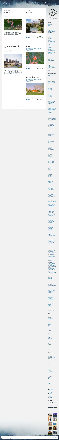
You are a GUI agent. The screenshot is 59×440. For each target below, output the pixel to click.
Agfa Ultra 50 (50, 94)
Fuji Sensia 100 (50, 156)
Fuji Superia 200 (50, 169)
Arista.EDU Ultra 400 (51, 102)
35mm (27, 48)
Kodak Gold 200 (50, 210)
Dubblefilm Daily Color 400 (52, 109)
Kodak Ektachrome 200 (51, 195)
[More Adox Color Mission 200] (50, 432)
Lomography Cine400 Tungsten (51, 246)
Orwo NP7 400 (50, 277)
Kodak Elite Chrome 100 (51, 204)
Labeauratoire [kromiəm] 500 (52, 243)
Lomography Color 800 (51, 250)
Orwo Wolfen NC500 (51, 279)
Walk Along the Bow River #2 (12, 47)
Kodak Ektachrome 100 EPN (52, 194)
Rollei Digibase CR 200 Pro (51, 290)
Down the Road (51, 395)
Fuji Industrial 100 (50, 143)
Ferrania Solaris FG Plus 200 (52, 119)
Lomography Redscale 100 (51, 269)
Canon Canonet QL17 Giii (51, 26)
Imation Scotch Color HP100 (52, 187)
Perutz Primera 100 (50, 283)
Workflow (49, 362)
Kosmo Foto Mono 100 (51, 242)
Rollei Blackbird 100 (51, 286)
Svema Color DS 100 (51, 303)
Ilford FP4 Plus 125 (50, 183)
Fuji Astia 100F (50, 135)
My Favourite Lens (51, 393)
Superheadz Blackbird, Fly (51, 66)
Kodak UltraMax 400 (51, 233)
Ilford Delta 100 (50, 182)
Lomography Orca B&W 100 (52, 265)
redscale (49, 326)
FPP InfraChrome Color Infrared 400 (51, 130)
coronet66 (50, 392)
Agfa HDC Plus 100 (50, 90)
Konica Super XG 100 (51, 241)
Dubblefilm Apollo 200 (51, 107)
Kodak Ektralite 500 (16, 50)
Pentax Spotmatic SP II (51, 60)
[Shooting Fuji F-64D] (55, 419)
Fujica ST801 (50, 32)
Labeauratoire (51, 388)
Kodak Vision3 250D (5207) (52, 235)
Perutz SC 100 (50, 284)
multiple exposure (50, 323)
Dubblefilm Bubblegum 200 (52, 108)
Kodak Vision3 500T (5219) (51, 236)
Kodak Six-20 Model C (51, 36)
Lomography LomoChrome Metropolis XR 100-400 (51, 260)
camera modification (51, 316)
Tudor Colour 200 (50, 306)
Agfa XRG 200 (50, 96)
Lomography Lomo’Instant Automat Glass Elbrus (51, 51)
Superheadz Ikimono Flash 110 (52, 67)
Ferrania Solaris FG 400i (51, 117)
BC (49, 372)
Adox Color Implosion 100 (51, 81)
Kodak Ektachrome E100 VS (52, 200)
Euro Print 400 (50, 112)
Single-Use (49, 65)
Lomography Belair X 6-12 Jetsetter (51, 40)
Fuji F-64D (49, 142)
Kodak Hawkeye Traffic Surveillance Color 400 (51, 214)
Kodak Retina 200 (50, 227)
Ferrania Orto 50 (50, 113)
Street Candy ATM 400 (51, 299)
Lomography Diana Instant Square (51, 44)
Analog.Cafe (50, 397)
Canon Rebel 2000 (39, 48)
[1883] (35, 25)
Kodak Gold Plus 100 (51, 211)
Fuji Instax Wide (50, 147)
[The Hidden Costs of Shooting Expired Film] (55, 415)
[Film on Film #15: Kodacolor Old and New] (55, 428)
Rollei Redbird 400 (50, 291)
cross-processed (50, 318)
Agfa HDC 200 (50, 88)
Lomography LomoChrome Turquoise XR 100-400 (51, 264)
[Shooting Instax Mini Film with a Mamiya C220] (50, 419)
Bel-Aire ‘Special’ (50, 75)
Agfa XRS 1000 (50, 97)
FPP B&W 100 (49, 126)
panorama (49, 324)
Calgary (9, 50)
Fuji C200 (49, 136)
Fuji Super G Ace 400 (51, 160)
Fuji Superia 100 (50, 168)
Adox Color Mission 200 (51, 82)
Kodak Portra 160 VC (51, 221)
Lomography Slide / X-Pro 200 (52, 272)
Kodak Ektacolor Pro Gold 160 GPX (52, 201)
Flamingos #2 (8, 12)
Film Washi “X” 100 (50, 120)
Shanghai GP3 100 (50, 296)
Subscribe (52, 407)
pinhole (49, 325)
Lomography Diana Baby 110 (51, 41)
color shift (49, 317)
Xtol (48, 349)
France (49, 377)
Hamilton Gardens (50, 358)
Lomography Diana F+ (51, 42)
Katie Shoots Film (51, 389)
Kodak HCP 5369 (50, 215)
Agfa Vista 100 (50, 95)
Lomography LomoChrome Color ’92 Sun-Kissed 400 (51, 258)
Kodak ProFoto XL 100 (51, 226)
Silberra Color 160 (50, 298)
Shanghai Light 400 (50, 297)
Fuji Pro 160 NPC (50, 150)
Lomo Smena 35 (50, 38)
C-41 (48, 343)
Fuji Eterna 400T (50, 140)
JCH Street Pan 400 (50, 188)
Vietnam (49, 383)
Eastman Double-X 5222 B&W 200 (52, 111)
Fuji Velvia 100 (50, 175)
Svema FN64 (49, 304)
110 (4, 50)
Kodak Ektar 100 (50, 203)
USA (48, 382)
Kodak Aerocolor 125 (51, 189)
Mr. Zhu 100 (49, 276)
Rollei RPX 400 (50, 292)
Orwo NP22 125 (50, 278)
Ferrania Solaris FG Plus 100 (52, 118)
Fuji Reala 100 (50, 155)
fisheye (49, 319)
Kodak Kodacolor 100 (51, 216)
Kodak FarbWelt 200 (51, 206)
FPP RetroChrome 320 (51, 134)
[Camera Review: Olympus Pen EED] (50, 415)
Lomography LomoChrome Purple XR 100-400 (51, 262)
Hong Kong (50, 376)
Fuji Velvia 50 (50, 174)
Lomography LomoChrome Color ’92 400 (51, 256)
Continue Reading (40, 37)
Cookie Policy (17, 438)
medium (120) (50, 338)
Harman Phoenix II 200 (51, 180)
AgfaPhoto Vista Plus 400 (51, 101)
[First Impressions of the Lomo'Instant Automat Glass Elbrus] (50, 423)
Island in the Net (51, 394)
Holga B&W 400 (50, 181)
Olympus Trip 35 (50, 58)
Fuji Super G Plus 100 (51, 161)
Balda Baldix (50, 24)
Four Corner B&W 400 (51, 124)
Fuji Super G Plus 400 (51, 162)
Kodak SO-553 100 (50, 228)
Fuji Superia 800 (50, 170)
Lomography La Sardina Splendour (51, 47)
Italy (48, 378)
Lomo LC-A (49, 37)
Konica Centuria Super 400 (52, 240)
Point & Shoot (50, 61)
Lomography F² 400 (50, 251)
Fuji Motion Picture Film (51, 357)
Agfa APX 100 (49, 83)
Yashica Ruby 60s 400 (51, 310)
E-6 (48, 345)
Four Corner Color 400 (51, 125)
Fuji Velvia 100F (50, 176)
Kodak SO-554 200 (50, 229)
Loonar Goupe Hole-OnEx (51, 52)
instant (49, 337)
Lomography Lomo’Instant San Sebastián (52, 49)
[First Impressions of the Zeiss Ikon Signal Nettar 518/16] (50, 428)
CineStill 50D (50, 103)
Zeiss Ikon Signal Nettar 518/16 (51, 70)
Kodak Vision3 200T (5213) (51, 234)
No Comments (6, 16)
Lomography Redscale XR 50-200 (52, 271)
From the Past (50, 356)
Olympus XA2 (50, 59)
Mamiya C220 (50, 53)
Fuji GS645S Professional (51, 30)
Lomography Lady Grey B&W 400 (52, 253)
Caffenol (49, 344)
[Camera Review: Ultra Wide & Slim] (55, 423)
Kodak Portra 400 (50, 222)
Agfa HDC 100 (50, 87)
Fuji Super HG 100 (50, 163)
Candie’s (49, 25)
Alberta (6, 50)
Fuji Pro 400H (50, 153)
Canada (12, 50)
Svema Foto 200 (50, 305)
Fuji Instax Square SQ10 (51, 31)
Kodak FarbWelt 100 (51, 205)
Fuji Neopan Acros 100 (51, 149)
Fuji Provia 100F (50, 154)
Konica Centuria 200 (7, 15)
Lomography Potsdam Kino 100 (52, 268)
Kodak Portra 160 (50, 220)
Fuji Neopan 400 (50, 148)
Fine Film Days (51, 390)
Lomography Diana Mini (51, 45)
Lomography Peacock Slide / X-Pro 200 (52, 267)
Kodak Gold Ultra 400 (51, 212)
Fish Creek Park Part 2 (33, 77)
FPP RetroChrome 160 (51, 133)
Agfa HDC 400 (50, 89)
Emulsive (50, 396)
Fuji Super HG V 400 (50, 167)
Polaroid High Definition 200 (52, 285)
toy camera (49, 330)
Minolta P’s (49, 54)
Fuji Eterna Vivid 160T (51, 141)
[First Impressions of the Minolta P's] (55, 432)
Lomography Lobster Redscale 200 (51, 255)
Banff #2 (29, 12)
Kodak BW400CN (50, 190)
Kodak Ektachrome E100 (51, 196)
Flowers (28, 46)
